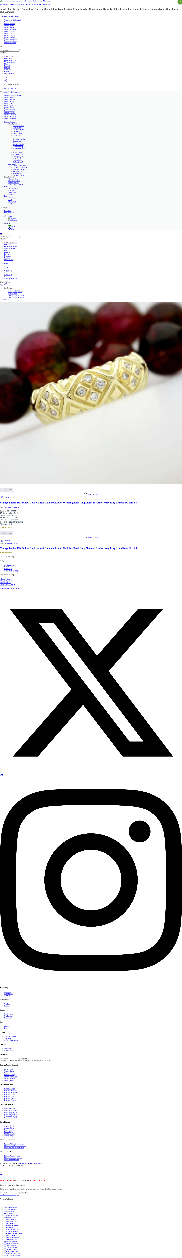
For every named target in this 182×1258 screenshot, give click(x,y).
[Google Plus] (1, 775)
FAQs (10, 200)
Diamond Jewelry (18, 129)
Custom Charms (9, 33)
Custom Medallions (10, 39)
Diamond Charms (10, 1096)
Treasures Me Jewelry (11, 507)
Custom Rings (9, 22)
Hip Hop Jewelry (18, 145)
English (10, 216)
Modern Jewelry (18, 152)
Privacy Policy (37, 1163)
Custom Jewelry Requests (10, 16)
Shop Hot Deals (13, 183)
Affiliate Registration (11, 1040)
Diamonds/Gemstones (20, 167)
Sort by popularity (14, 290)
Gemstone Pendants (10, 1118)
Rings (6, 64)
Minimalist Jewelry (19, 148)
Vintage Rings (9, 1135)
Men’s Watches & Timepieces (14, 1148)
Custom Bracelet (9, 1073)
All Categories (9, 565)
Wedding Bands (9, 62)
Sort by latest (12, 294)
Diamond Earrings (10, 1098)
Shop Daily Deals (14, 181)
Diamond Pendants (10, 1100)
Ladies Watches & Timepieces (14, 1144)
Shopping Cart (13, 188)
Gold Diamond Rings (11, 571)
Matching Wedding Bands (13, 1158)
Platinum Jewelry (18, 156)
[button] (14, 124)
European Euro (9, 213)
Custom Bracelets (10, 29)
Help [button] (5, 186)
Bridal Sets (7, 58)
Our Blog (7, 996)
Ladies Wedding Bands (12, 1156)
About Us (7, 992)
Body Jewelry (8, 1213)
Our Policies (8, 1016)
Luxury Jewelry (18, 147)
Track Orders (12, 192)
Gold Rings (8, 569)
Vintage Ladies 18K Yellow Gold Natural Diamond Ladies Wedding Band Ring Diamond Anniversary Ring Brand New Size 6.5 (68, 502)
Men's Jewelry (9, 73)
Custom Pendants (10, 43)
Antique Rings (9, 1128)
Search (3, 52)
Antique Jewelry (18, 126)
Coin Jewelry (17, 128)
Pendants (7, 71)
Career (6, 1006)
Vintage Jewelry (18, 160)
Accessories (17, 173)
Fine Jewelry (17, 135)
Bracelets (7, 66)
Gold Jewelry (17, 141)
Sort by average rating (15, 292)
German (14, 220)
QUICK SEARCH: (10, 56)
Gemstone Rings (9, 1108)
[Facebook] (1, 590)
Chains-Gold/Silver (19, 166)
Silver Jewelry (17, 158)
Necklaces (7, 70)
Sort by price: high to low (16, 297)
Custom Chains (9, 31)
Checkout (11, 190)
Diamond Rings (9, 1089)
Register (13, 88)
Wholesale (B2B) (18, 175)
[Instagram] (91, 983)
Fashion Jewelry (18, 133)
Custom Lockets (9, 37)
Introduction (8, 1018)
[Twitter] (91, 773)
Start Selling (12, 202)
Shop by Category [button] (10, 122)
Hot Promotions (11, 1207)
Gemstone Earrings (10, 1114)
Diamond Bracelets (10, 1092)
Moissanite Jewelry (19, 154)
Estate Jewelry (17, 131)
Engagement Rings (10, 60)
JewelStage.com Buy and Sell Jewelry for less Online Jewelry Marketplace (25, 4)
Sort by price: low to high (16, 295)
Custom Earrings (9, 35)
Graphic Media (9, 1050)
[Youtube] (2, 775)
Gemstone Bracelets (10, 1110)
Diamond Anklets (10, 1090)
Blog (10, 203)
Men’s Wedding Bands (11, 1160)
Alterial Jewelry (18, 171)
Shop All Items (13, 179)
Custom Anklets (9, 24)
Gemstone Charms (10, 1112)
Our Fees (7, 1004)
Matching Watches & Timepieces (15, 1146)
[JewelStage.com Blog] (10, 588)
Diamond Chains (9, 1094)
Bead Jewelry (10, 1211)
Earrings (7, 68)
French (13, 218)
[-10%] (91, 393)
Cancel (6, 299)
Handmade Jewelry (19, 143)
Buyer (13, 226)
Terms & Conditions (24, 1163)
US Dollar (7, 211)
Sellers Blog (8, 1048)
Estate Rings (8, 1132)
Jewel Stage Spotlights (15, 184)
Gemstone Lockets (10, 1116)
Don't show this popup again (9, 1195)
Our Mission (12, 198)
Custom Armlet (9, 26)
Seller (13, 229)
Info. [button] (5, 196)
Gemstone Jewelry (19, 139)
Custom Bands (9, 27)
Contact (11, 194)
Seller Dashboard (10, 1036)
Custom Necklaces (10, 41)
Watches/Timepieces (19, 169)
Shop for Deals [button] (9, 177)
